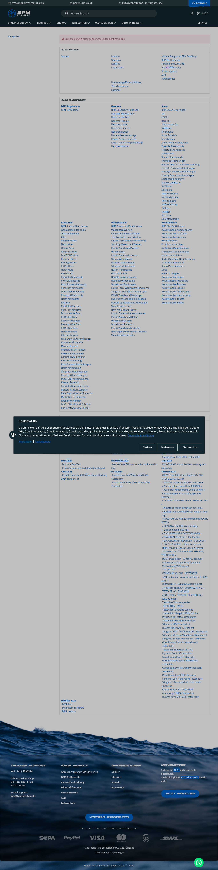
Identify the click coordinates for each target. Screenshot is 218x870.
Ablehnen (147, 447)
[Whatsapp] (199, 862)
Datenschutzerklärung (140, 435)
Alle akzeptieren (190, 447)
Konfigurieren (167, 447)
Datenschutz (42, 441)
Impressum (25, 441)
